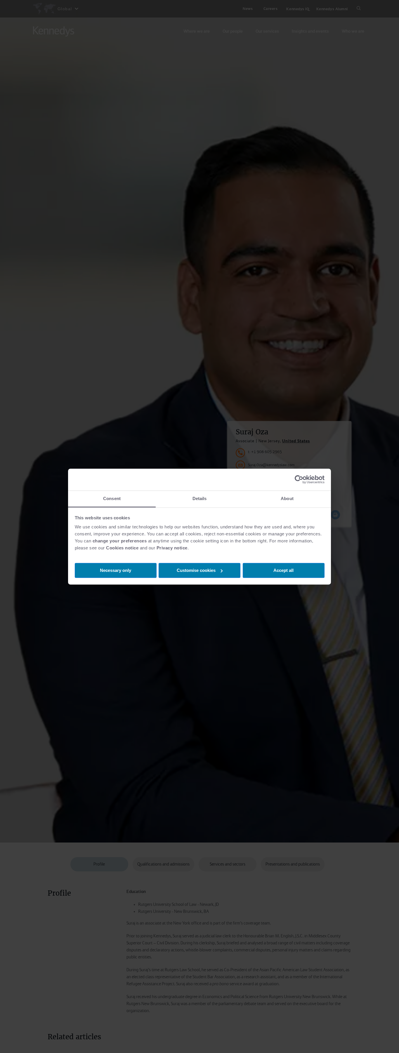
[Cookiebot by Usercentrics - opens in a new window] (299, 479)
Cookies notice (122, 547)
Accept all (283, 570)
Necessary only (115, 570)
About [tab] (287, 498)
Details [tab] (199, 498)
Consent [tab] (112, 498)
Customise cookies (196, 570)
